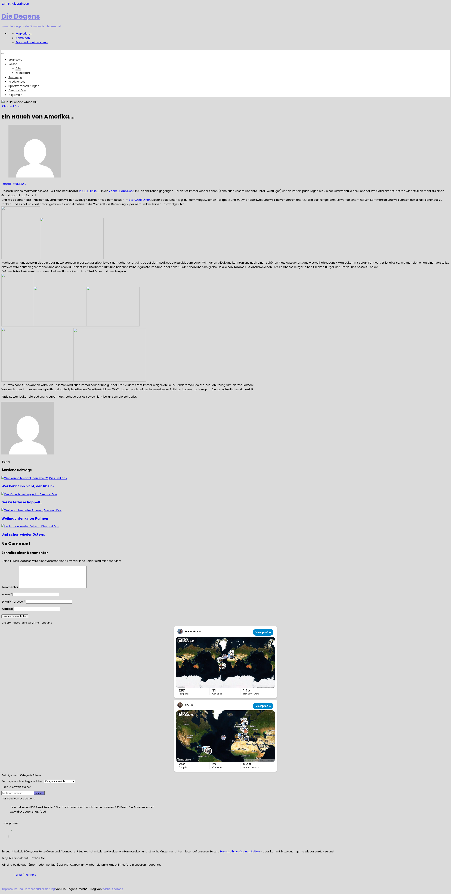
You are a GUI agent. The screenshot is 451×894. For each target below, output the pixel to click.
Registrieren (24, 34)
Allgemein (15, 95)
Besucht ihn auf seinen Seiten (240, 851)
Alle (18, 68)
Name (6, 594)
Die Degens (20, 16)
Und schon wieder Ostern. (23, 534)
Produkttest (16, 82)
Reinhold (30, 875)
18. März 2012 (17, 184)
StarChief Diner (139, 200)
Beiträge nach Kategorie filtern (22, 781)
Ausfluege (15, 77)
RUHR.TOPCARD (90, 191)
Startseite (15, 60)
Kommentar (9, 587)
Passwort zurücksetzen (32, 42)
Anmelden (23, 38)
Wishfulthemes (112, 889)
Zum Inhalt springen (15, 4)
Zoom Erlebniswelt (122, 191)
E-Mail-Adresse (13, 602)
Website (7, 609)
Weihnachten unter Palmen (24, 518)
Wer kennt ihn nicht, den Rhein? (27, 486)
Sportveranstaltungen (23, 86)
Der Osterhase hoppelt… (22, 502)
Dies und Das (17, 90)
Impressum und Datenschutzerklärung (28, 889)
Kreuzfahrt (23, 73)
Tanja (5, 184)
